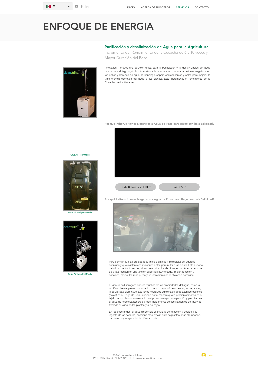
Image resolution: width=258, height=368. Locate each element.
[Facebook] (82, 6)
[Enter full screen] (193, 246)
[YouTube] (76, 6)
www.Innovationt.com (149, 358)
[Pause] (118, 246)
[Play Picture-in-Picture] (187, 246)
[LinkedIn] (87, 6)
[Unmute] (124, 246)
